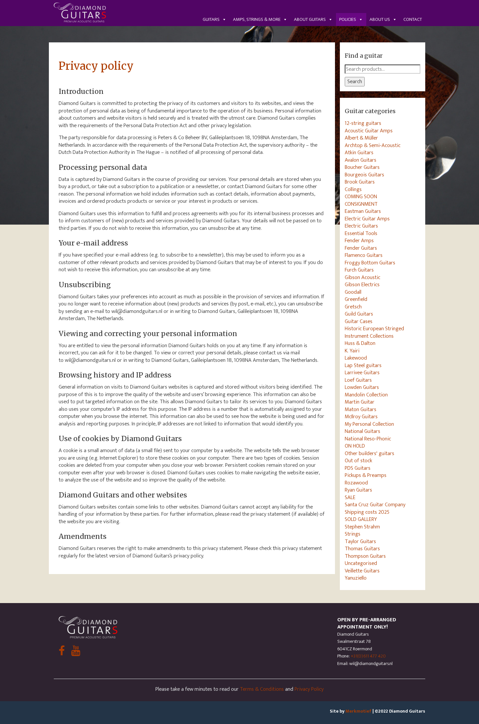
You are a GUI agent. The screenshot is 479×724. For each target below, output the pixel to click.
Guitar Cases (358, 321)
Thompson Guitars (365, 556)
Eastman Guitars (363, 211)
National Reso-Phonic (368, 438)
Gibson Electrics (362, 284)
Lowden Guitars (362, 387)
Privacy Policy (309, 689)
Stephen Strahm (362, 526)
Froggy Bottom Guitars (370, 262)
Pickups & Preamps (365, 475)
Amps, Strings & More (257, 19)
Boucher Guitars (362, 167)
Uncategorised (361, 563)
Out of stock (358, 460)
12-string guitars (363, 123)
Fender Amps (359, 240)
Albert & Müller (361, 137)
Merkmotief (358, 711)
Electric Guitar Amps (367, 218)
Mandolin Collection (366, 394)
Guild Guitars (359, 313)
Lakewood (356, 357)
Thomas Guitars (362, 548)
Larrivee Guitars (362, 372)
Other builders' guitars (369, 453)
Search (354, 81)
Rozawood (356, 482)
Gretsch (353, 306)
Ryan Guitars (358, 490)
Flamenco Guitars (364, 255)
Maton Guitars (360, 409)
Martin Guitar (359, 401)
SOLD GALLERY (361, 519)
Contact (412, 19)
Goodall (353, 292)
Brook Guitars (360, 181)
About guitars (310, 19)
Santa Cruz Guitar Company (375, 504)
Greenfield (356, 299)
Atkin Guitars (359, 152)
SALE (350, 497)
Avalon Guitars (360, 160)
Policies (347, 19)
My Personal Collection (369, 424)
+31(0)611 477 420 (368, 656)
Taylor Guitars (360, 541)
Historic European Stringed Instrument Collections (374, 332)
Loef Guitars (358, 380)
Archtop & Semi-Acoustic (372, 145)
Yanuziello (356, 578)
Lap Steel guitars (363, 365)
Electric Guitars (361, 225)
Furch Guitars (359, 269)
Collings (353, 189)
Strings (352, 534)
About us (380, 19)
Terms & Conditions (262, 689)
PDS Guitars (357, 468)
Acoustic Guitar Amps (369, 130)
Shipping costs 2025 (367, 512)
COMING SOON (361, 196)
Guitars (211, 19)
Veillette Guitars (362, 570)
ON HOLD (355, 446)
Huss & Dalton (360, 343)
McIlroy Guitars (361, 416)
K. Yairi (352, 350)
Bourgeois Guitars (364, 174)
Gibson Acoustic (362, 277)
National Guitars (362, 431)
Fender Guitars (361, 248)
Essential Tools (361, 233)
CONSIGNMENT (361, 204)
